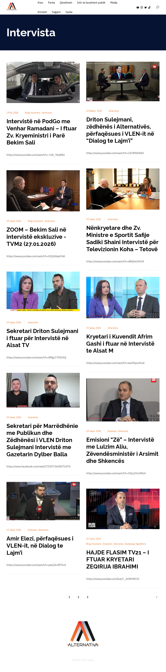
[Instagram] (141, 7)
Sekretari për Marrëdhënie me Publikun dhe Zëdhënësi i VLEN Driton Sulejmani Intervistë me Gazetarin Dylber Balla (42, 440)
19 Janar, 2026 (13, 322)
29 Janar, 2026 (13, 221)
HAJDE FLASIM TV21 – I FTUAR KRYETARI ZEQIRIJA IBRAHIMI (117, 559)
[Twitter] (145, 7)
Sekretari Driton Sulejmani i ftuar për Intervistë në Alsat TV (42, 338)
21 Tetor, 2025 (93, 538)
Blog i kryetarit (33, 112)
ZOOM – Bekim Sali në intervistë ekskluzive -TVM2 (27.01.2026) (36, 236)
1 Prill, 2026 (12, 112)
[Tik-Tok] (149, 7)
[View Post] (43, 83)
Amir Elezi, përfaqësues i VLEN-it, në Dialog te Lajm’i (39, 545)
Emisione (32, 529)
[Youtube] (137, 7)
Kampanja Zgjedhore (135, 543)
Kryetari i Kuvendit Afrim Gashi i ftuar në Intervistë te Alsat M (120, 343)
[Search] (158, 7)
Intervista (47, 112)
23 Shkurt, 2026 (94, 110)
